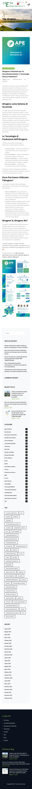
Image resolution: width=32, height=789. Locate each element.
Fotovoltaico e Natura (9, 466)
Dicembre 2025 (8, 646)
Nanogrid (21, 572)
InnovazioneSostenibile (12, 568)
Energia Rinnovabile (11, 553)
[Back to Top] (29, 786)
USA (5, 501)
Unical (22, 609)
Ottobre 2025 (7, 652)
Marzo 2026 (7, 637)
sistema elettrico (10, 590)
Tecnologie (6, 729)
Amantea (16, 516)
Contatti (6, 740)
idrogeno (15, 557)
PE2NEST (8, 583)
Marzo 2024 (7, 683)
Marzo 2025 (7, 669)
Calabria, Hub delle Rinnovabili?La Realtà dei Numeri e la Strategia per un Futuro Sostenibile (19, 755)
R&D (5, 734)
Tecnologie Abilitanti (9, 486)
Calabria (8, 527)
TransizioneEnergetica (11, 609)
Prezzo (6, 478)
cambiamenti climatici (19, 527)
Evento (6, 463)
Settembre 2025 (8, 654)
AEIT (21, 513)
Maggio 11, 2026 (16, 418)
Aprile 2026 (7, 634)
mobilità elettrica (10, 572)
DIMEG (7, 550)
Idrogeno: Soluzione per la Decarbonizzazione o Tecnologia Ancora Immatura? (15, 74)
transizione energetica (12, 605)
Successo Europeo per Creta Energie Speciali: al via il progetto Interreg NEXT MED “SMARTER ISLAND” (15, 358)
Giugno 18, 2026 (15, 398)
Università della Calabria (10, 495)
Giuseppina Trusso (17, 79)
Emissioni (14, 550)
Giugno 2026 (7, 628)
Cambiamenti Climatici (10, 437)
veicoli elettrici (10, 616)
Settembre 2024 (8, 678)
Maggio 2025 (7, 666)
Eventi (5, 460)
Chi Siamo (6, 720)
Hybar (7, 557)
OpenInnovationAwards (12, 579)
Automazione (7, 432)
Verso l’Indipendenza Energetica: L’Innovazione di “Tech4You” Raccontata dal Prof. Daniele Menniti (15, 365)
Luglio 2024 (7, 680)
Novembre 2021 (8, 695)
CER (7, 531)
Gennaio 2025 (7, 675)
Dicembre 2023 (8, 686)
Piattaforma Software (19, 583)
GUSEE (21, 553)
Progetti (6, 732)
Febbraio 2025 (7, 672)
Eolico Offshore (8, 458)
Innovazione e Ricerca (9, 472)
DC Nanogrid (9, 546)
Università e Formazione (10, 498)
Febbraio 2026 (7, 640)
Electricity (6, 449)
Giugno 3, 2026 (8, 407)
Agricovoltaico (8, 429)
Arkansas (8, 520)
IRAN (5, 475)
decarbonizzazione (21, 546)
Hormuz (6, 469)
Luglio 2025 (7, 660)
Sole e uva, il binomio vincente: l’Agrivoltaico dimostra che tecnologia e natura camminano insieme (15, 352)
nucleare (20, 576)
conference (7, 446)
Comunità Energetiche (9, 443)
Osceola (24, 579)
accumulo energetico (11, 513)
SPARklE (19, 598)
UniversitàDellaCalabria (12, 613)
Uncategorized (8, 492)
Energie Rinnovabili (9, 455)
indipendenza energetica (12, 561)
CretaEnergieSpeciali (11, 542)
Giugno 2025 (7, 663)
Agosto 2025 (7, 657)
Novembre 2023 (8, 689)
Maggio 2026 (7, 631)
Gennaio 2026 (7, 643)
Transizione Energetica (8, 68)
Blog (5, 737)
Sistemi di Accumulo (11, 594)
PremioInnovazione (10, 587)
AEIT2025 (8, 516)
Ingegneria (8, 564)
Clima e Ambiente (8, 440)
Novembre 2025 (8, 649)
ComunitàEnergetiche (11, 535)
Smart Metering (10, 598)
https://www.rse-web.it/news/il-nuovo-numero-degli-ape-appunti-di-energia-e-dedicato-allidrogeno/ (15, 255)
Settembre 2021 (8, 698)
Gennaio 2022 (7, 692)
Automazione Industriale (10, 434)
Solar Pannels (7, 481)
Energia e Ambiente (9, 452)
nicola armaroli (10, 576)
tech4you (8, 601)
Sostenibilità (7, 484)
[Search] (26, 333)
